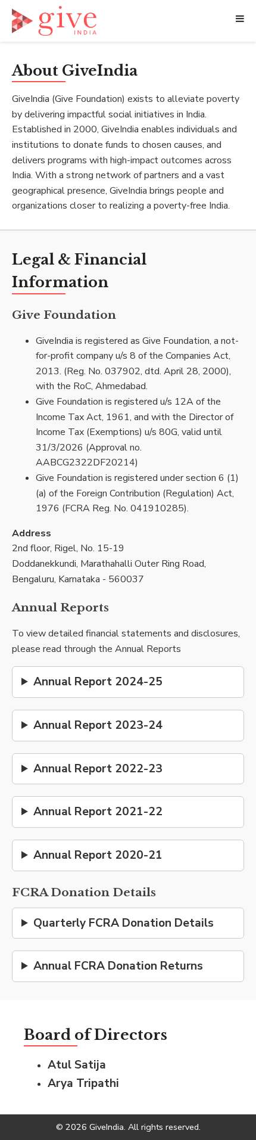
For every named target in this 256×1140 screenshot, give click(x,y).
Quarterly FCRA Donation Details (123, 923)
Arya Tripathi (83, 1083)
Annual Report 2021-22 (98, 811)
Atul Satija (77, 1065)
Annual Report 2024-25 (98, 681)
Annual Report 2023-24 (98, 725)
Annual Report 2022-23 (98, 768)
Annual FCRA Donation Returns (118, 966)
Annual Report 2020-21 (98, 855)
